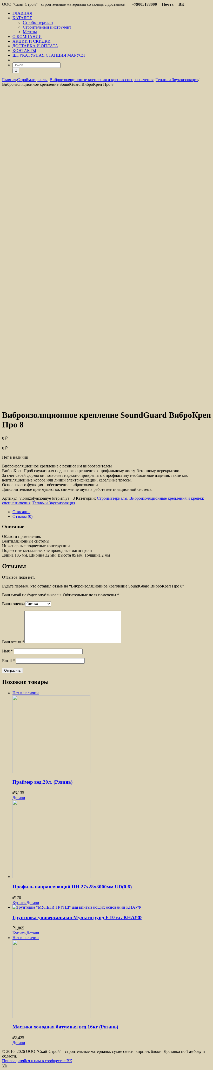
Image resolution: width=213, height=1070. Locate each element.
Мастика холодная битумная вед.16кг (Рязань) (65, 1026)
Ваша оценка (13, 604)
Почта (168, 4)
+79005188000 (144, 4)
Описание (21, 512)
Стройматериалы (112, 498)
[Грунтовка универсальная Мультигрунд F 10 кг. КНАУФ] (111, 907)
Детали (18, 797)
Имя (7, 651)
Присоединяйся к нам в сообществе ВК (37, 1061)
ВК (181, 4)
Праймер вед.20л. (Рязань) (42, 782)
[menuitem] (111, 13)
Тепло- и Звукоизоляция (53, 503)
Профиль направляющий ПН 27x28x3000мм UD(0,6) (72, 886)
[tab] (111, 512)
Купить (18, 902)
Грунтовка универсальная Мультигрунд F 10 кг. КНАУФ (77, 917)
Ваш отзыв (13, 642)
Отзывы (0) (22, 516)
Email (8, 660)
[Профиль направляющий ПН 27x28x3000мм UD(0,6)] (111, 839)
